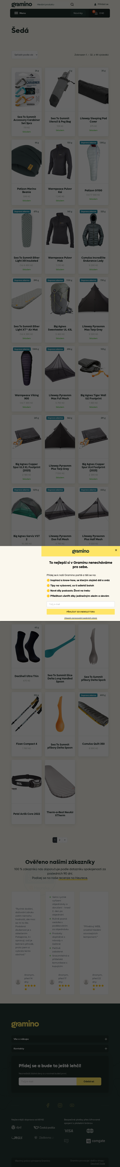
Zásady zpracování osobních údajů (80, 618)
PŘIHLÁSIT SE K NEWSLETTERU (81, 611)
